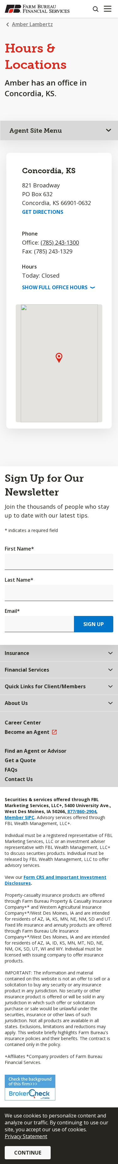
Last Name (19, 579)
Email (12, 610)
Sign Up (93, 624)
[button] (59, 357)
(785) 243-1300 (60, 242)
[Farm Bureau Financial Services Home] (37, 9)
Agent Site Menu (35, 130)
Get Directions (42, 211)
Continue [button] (27, 1152)
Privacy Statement (26, 1136)
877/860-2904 (81, 811)
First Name (19, 548)
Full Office (58, 287)
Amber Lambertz (32, 24)
